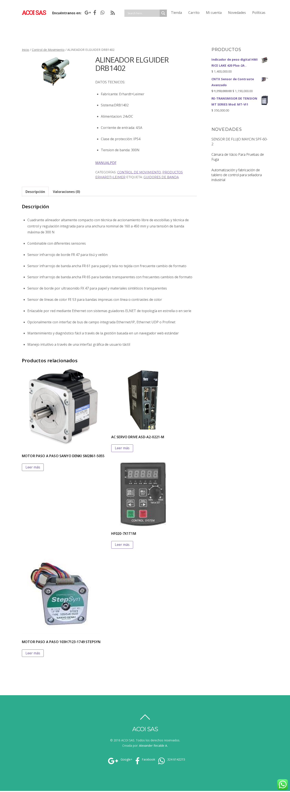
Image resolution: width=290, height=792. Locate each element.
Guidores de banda (161, 177)
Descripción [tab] (35, 191)
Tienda (176, 12)
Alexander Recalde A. (153, 745)
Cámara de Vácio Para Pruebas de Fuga (237, 157)
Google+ (126, 759)
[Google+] (87, 12)
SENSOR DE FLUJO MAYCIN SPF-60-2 (239, 141)
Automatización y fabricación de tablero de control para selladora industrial (236, 175)
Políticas (258, 12)
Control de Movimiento (48, 49)
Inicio (25, 49)
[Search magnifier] (163, 13)
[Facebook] (95, 12)
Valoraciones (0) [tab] (66, 191)
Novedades (237, 12)
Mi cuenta (214, 12)
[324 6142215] (103, 12)
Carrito (194, 12)
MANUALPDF (105, 162)
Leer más (32, 467)
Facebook (148, 759)
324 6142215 (175, 759)
